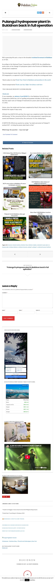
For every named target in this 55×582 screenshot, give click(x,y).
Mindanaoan (5, 541)
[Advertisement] (28, 46)
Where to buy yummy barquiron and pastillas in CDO (13, 530)
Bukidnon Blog (13, 541)
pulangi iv (30, 247)
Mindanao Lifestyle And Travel (14, 518)
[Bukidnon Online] (27, 5)
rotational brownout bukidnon (44, 247)
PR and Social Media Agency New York (27, 541)
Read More (32, 580)
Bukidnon (27, 560)
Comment (5, 292)
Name (3, 310)
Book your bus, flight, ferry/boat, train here (29, 84)
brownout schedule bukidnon (14, 245)
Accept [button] (27, 580)
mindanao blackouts (13, 247)
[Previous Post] (15, 254)
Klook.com (6, 94)
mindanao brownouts (22, 247)
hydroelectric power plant (42, 245)
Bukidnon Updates (33, 245)
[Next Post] (40, 254)
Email (20, 310)
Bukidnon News (16, 29)
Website (38, 310)
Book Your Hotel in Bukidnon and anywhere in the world (33, 80)
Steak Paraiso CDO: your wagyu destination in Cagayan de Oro (15, 525)
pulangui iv (35, 247)
